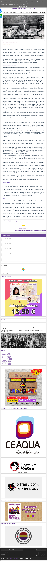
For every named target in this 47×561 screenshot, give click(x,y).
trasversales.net (10, 220)
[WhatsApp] (1, 15)
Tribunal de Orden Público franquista (40, 230)
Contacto (39, 552)
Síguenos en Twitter (41, 555)
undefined (8, 238)
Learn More (22, 6)
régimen (4, 354)
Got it (27, 6)
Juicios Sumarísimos (23, 230)
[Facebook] (1, 10)
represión (31, 230)
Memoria (4, 356)
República (4, 363)
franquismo (17, 230)
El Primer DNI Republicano (23, 228)
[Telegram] (1, 17)
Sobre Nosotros (40, 553)
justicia (28, 230)
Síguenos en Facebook (41, 554)
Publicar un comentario (6, 273)
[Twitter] (1, 12)
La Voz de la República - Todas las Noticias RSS (12, 221)
